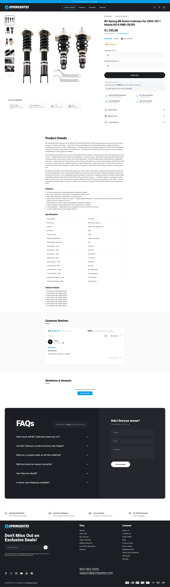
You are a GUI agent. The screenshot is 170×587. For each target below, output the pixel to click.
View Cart (83, 534)
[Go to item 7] (9, 77)
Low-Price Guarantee (87, 546)
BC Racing (108, 16)
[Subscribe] (46, 547)
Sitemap (125, 559)
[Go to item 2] (9, 31)
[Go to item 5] (9, 60)
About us (125, 530)
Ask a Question (86, 393)
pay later (142, 516)
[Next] (109, 1)
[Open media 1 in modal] (56, 55)
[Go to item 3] (9, 43)
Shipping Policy (128, 549)
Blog (124, 540)
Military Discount (85, 543)
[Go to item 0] (9, 20)
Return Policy (127, 546)
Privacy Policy (127, 543)
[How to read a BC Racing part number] (128, 16)
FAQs (68, 424)
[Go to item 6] (9, 68)
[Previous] (60, 1)
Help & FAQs (127, 537)
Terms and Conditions (130, 553)
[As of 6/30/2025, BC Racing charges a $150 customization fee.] (115, 50)
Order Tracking (85, 540)
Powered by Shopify (31, 582)
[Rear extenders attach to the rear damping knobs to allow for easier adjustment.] (120, 61)
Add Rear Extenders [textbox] (118, 61)
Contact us (126, 534)
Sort (106, 336)
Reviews (82, 549)
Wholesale (126, 556)
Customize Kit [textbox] (116, 50)
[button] (111, 38)
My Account (84, 537)
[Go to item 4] (9, 52)
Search (82, 530)
